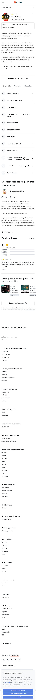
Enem (3, 461)
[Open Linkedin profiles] (11, 659)
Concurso (4, 453)
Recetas (4, 401)
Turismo (4, 508)
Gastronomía (5, 398)
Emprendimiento (6, 491)
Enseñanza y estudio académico (12, 450)
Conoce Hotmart (7, 666)
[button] (15, 93)
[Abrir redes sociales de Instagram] (10, 198)
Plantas (4, 586)
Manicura (4, 548)
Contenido (7, 86)
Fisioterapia (5, 615)
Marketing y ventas (8, 528)
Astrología (4, 351)
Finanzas (4, 494)
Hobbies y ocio (6, 505)
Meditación (5, 357)
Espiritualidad (5, 354)
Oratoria (4, 381)
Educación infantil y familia (10, 424)
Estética (4, 545)
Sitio (2, 635)
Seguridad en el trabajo (8, 441)
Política (3, 473)
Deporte (4, 612)
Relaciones (5, 594)
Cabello (4, 542)
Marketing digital (6, 531)
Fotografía (4, 415)
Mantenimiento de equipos (11, 516)
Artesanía (4, 566)
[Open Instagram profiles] (19, 659)
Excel (3, 629)
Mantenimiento (6, 519)
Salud (3, 618)
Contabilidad (5, 488)
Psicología (4, 476)
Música (3, 571)
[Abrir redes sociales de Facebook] (2, 198)
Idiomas (3, 464)
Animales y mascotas (9, 337)
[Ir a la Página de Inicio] (18, 2)
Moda (3, 554)
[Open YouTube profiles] (15, 659)
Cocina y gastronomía (9, 389)
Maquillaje (4, 551)
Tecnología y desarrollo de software (14, 626)
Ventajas (17, 86)
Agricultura (5, 583)
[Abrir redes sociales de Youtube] (6, 198)
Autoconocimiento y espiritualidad (13, 348)
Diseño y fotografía (8, 409)
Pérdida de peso (6, 609)
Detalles (28, 86)
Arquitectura (5, 438)
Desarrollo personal (7, 378)
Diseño (3, 412)
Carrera (3, 372)
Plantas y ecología (8, 580)
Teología (4, 360)
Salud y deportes (7, 606)
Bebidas (4, 395)
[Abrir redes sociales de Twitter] (15, 198)
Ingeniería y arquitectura (10, 435)
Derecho (4, 456)
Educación (4, 458)
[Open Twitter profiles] (7, 659)
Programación (5, 632)
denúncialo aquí (30, 310)
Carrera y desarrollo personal (12, 369)
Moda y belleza (6, 539)
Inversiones (5, 497)
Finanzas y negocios (8, 485)
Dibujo (3, 569)
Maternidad (5, 427)
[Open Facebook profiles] (3, 659)
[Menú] (2, 2)
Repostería (5, 392)
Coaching (4, 375)
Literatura (4, 470)
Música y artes (6, 563)
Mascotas (4, 340)
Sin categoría (6, 643)
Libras (3, 467)
